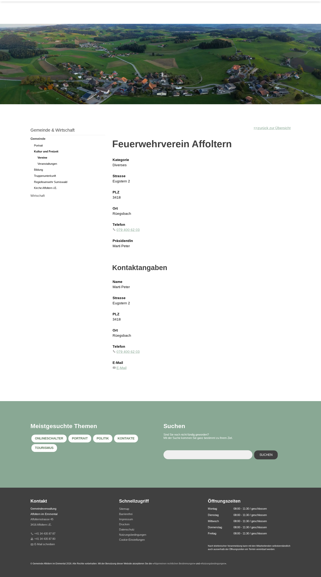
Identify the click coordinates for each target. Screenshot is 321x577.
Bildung (38, 169)
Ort (115, 208)
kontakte (126, 438)
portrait (80, 438)
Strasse (119, 176)
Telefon (119, 225)
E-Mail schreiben (44, 544)
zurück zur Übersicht (274, 128)
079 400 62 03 (128, 230)
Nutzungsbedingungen (213, 563)
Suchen (266, 455)
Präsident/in (123, 241)
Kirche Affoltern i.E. (45, 187)
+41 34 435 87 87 (44, 533)
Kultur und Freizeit (46, 151)
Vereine (42, 157)
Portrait (38, 145)
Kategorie (121, 160)
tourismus (44, 448)
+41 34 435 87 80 (44, 538)
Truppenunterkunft (45, 175)
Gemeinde (37, 139)
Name (117, 282)
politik (103, 438)
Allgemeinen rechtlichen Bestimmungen (174, 563)
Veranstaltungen (47, 163)
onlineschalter (49, 438)
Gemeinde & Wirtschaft (52, 130)
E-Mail (118, 363)
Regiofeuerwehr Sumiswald (50, 182)
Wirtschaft (37, 195)
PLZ (116, 192)
